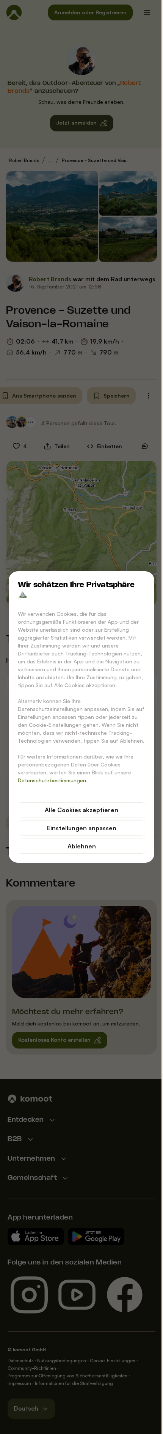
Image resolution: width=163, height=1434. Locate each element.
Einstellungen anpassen (78, 828)
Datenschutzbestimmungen (49, 780)
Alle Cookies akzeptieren (79, 810)
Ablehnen (78, 846)
